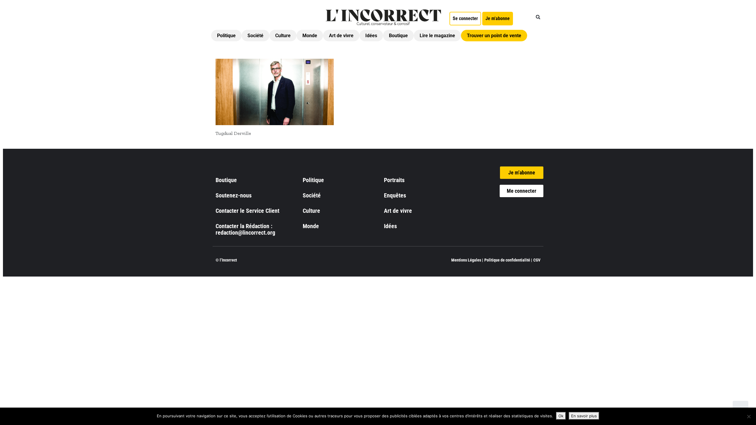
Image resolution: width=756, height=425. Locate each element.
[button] (538, 17)
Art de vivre (341, 35)
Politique (226, 35)
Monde (309, 35)
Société (255, 35)
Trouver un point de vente (494, 35)
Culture (283, 35)
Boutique (398, 35)
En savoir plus (584, 415)
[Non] (749, 416)
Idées (371, 35)
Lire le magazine (437, 35)
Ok (560, 415)
